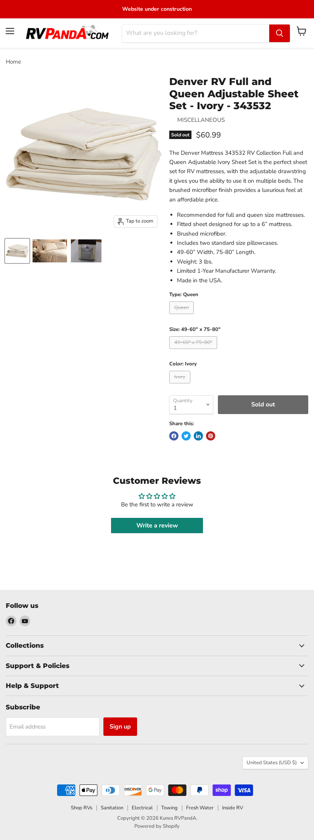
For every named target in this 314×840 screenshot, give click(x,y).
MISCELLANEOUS (201, 120)
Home (13, 62)
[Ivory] (180, 385)
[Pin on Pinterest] (210, 435)
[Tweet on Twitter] (186, 435)
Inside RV (232, 807)
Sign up (120, 726)
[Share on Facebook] (173, 435)
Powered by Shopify (157, 826)
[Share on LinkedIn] (198, 435)
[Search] (279, 33)
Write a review (157, 525)
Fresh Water (200, 807)
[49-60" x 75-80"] (194, 351)
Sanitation (112, 807)
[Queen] (182, 316)
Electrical (142, 807)
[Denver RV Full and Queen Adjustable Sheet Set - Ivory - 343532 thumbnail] (17, 251)
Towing (169, 807)
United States (272, 762)
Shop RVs (81, 807)
